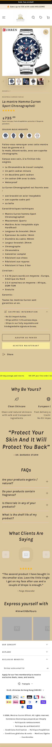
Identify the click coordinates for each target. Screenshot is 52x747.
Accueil (5, 91)
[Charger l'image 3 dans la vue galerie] (19, 81)
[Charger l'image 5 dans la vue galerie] (33, 81)
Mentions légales (42, 733)
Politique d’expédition (40, 730)
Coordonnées (27, 737)
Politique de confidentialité (27, 726)
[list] (26, 408)
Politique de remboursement (27, 722)
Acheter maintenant (26, 346)
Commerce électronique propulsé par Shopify (26, 719)
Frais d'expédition (20, 121)
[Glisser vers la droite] (48, 81)
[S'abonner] (48, 668)
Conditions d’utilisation (16, 730)
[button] (33, 17)
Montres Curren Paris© (13, 97)
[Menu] (4, 17)
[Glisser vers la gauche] (3, 81)
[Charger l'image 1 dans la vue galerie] (11, 81)
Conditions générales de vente (18, 733)
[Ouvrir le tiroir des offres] (40, 17)
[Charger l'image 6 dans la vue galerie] (40, 81)
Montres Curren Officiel (20, 715)
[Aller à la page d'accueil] (20, 17)
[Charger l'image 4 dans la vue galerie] (26, 81)
